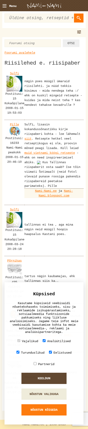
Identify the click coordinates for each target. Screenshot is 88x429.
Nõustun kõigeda (44, 410)
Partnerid (46, 364)
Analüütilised (59, 341)
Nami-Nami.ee (46, 191)
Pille (14, 124)
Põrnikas (14, 260)
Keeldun (44, 378)
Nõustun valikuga (44, 394)
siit (28, 138)
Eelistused (62, 352)
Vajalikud (30, 341)
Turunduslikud (32, 352)
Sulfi (14, 73)
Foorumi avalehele (20, 52)
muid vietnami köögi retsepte (49, 153)
